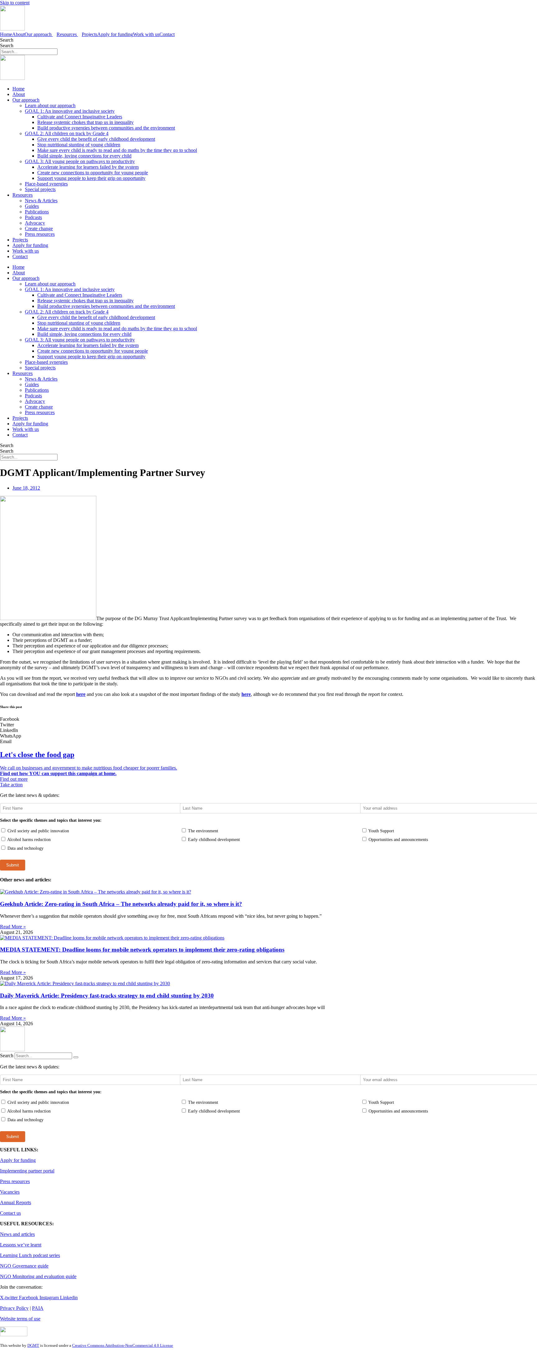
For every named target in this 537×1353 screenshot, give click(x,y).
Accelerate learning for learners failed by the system (88, 167)
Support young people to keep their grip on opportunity (91, 178)
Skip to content (15, 2)
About (18, 34)
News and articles (17, 1234)
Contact (167, 34)
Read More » (13, 926)
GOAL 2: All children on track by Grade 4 (66, 133)
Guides (32, 206)
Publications (37, 211)
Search (6, 40)
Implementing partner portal (27, 1170)
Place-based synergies (46, 183)
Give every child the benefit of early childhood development (96, 139)
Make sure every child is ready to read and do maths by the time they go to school (117, 150)
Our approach (25, 100)
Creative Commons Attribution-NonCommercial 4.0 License (122, 1345)
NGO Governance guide (24, 1265)
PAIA (38, 1308)
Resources (22, 195)
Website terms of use (20, 1318)
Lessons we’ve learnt (20, 1244)
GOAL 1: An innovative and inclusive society (70, 111)
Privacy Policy (14, 1308)
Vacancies (10, 1192)
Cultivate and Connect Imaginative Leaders (79, 116)
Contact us (10, 1213)
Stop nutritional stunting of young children (78, 144)
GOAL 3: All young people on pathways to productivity (80, 161)
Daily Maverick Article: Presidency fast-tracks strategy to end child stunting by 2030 (107, 995)
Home (6, 34)
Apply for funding (115, 34)
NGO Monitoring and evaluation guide (38, 1276)
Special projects (40, 189)
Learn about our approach (50, 105)
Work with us (146, 34)
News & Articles (41, 200)
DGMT (33, 1345)
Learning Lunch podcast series (30, 1255)
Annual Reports (15, 1202)
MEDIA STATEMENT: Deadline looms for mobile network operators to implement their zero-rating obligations (142, 949)
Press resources (40, 234)
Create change (39, 228)
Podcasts (33, 217)
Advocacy (35, 223)
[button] (268, 719)
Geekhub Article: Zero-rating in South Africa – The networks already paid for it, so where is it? (121, 904)
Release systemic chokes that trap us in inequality (85, 122)
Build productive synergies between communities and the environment (106, 127)
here (80, 694)
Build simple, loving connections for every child (84, 155)
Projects (89, 34)
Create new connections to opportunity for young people (92, 172)
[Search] (75, 1057)
